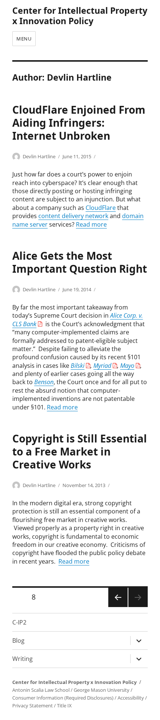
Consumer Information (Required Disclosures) (62, 697)
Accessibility (131, 697)
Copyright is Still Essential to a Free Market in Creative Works (79, 451)
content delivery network (73, 216)
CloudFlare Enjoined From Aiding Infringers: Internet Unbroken (78, 123)
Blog (18, 640)
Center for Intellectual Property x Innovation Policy (79, 15)
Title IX (64, 705)
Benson (44, 382)
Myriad (102, 365)
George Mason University (101, 690)
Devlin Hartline (39, 156)
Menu (23, 38)
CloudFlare (101, 208)
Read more (91, 224)
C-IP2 (19, 622)
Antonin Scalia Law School (41, 690)
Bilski (77, 365)
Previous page (117, 606)
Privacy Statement (32, 705)
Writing (22, 659)
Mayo (127, 365)
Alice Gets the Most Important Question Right (79, 262)
